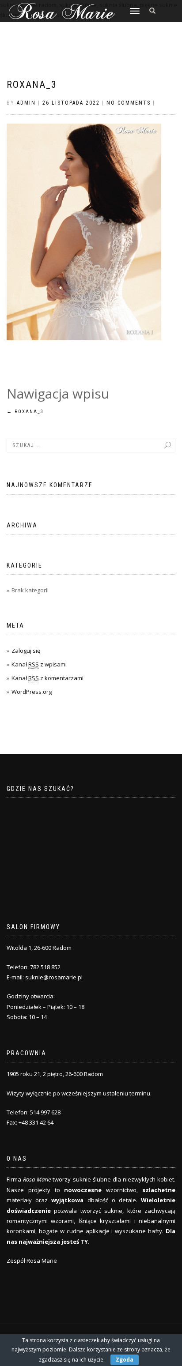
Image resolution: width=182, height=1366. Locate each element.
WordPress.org (31, 692)
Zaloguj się (25, 651)
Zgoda (124, 1359)
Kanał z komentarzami (47, 678)
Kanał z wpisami (39, 664)
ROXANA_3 (32, 84)
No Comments (128, 103)
